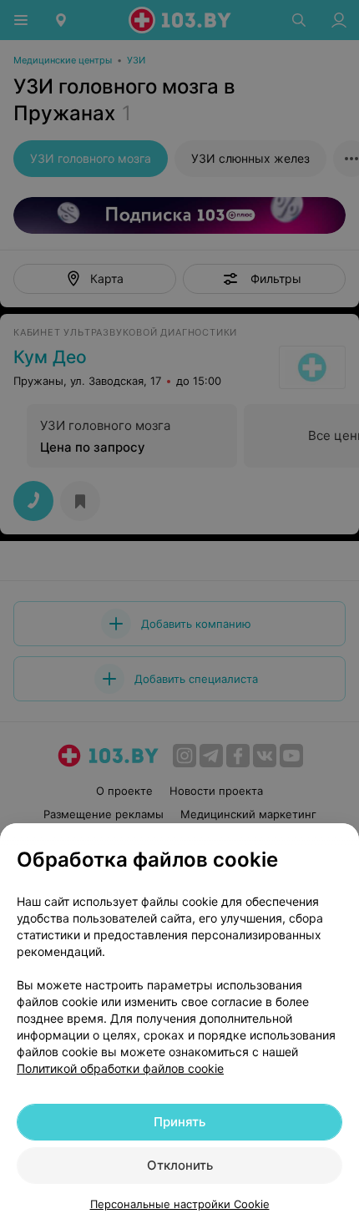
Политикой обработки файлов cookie (120, 1068)
